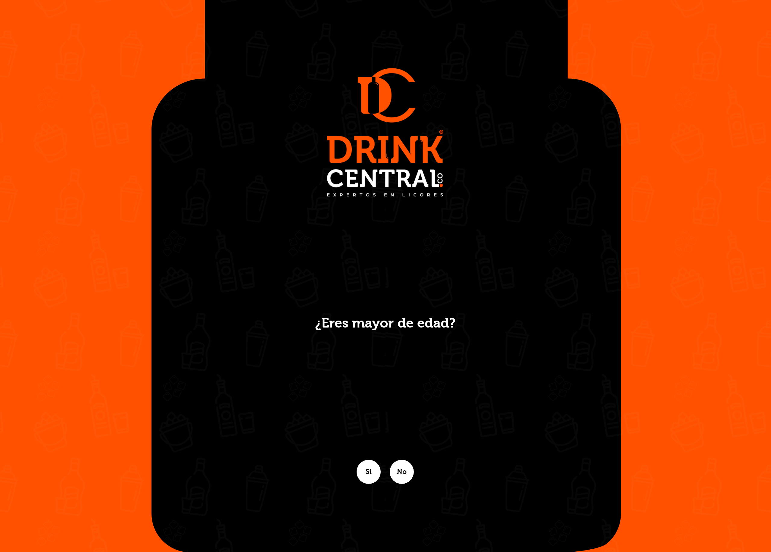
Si (369, 472)
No (402, 472)
